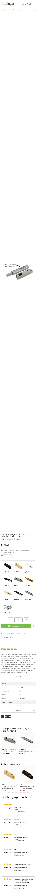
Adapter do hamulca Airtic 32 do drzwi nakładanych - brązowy (27, 787)
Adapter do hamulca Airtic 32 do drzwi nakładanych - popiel (9, 750)
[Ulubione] (26, 4)
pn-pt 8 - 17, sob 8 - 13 (14, 633)
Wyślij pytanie (8, 637)
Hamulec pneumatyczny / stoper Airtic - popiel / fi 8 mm (27, 750)
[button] (34, 626)
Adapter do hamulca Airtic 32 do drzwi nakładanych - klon (8, 787)
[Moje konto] (22, 4)
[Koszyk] (30, 4)
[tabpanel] (10, 743)
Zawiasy (21, 706)
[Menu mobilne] (34, 4)
